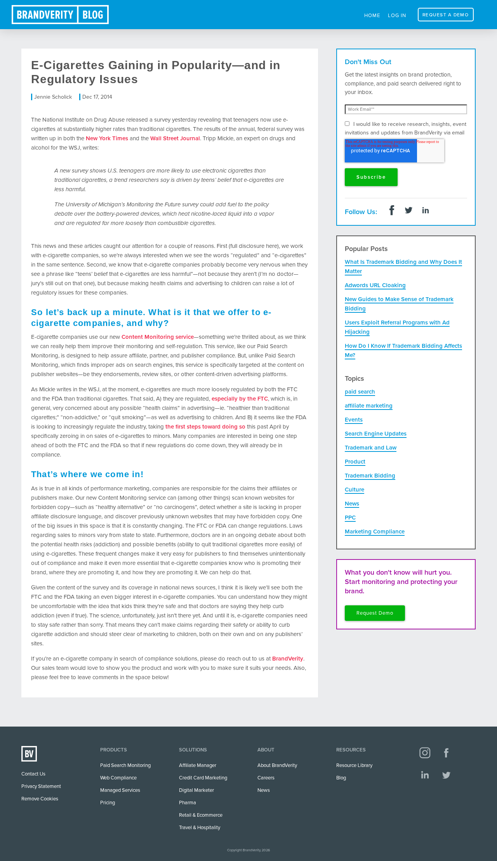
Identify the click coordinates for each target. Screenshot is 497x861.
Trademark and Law (370, 447)
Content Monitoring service (158, 336)
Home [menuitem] (372, 15)
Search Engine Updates (376, 433)
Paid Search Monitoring (125, 765)
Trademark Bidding (370, 475)
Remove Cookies (39, 799)
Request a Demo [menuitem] (445, 14)
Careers (266, 778)
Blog (341, 778)
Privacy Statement (41, 786)
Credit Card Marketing (203, 778)
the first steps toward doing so (205, 426)
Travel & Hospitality (199, 827)
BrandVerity (287, 658)
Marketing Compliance (375, 531)
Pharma (187, 803)
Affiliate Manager (197, 765)
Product (355, 461)
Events (354, 419)
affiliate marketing (369, 405)
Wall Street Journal (175, 138)
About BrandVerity (277, 765)
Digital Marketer (196, 790)
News (352, 503)
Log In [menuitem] (397, 15)
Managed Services (120, 790)
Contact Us (33, 774)
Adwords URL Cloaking (375, 285)
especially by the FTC (240, 398)
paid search (360, 391)
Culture (354, 489)
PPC (350, 517)
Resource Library (354, 765)
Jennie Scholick (53, 97)
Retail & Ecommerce (200, 815)
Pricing (107, 803)
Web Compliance (118, 778)
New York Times (107, 138)
